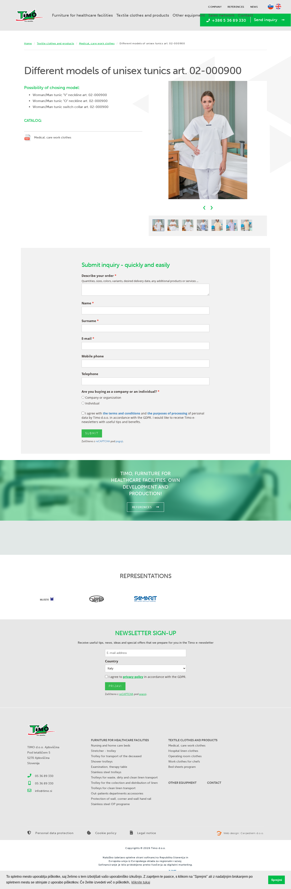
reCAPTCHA (103, 441)
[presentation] (204, 207)
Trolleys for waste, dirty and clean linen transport (124, 777)
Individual (91, 403)
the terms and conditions (121, 413)
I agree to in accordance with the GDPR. (147, 677)
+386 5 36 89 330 (228, 20)
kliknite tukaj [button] (140, 882)
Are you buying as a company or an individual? (119, 391)
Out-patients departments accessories (117, 793)
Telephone (90, 374)
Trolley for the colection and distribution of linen (124, 783)
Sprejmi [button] (276, 880)
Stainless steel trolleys (106, 772)
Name (86, 303)
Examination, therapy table (109, 767)
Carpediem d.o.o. (252, 833)
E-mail (87, 338)
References (236, 6)
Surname (89, 321)
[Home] (31, 15)
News (254, 6)
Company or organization (102, 398)
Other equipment (189, 15)
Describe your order (98, 275)
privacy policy (133, 677)
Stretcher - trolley (103, 751)
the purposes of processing (167, 413)
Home (28, 43)
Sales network (221, 15)
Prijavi (115, 686)
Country (111, 661)
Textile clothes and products (142, 15)
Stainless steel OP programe (110, 804)
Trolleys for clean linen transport (113, 788)
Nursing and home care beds (110, 745)
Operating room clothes (185, 756)
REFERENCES (142, 507)
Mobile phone (93, 356)
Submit (91, 433)
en (278, 6)
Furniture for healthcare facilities (82, 15)
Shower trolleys (101, 761)
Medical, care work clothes (97, 43)
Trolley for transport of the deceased (116, 756)
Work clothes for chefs (184, 761)
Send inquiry (265, 19)
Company (215, 6)
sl (271, 6)
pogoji (119, 441)
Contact (245, 15)
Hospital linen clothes (183, 751)
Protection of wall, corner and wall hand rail (121, 799)
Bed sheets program (182, 767)
